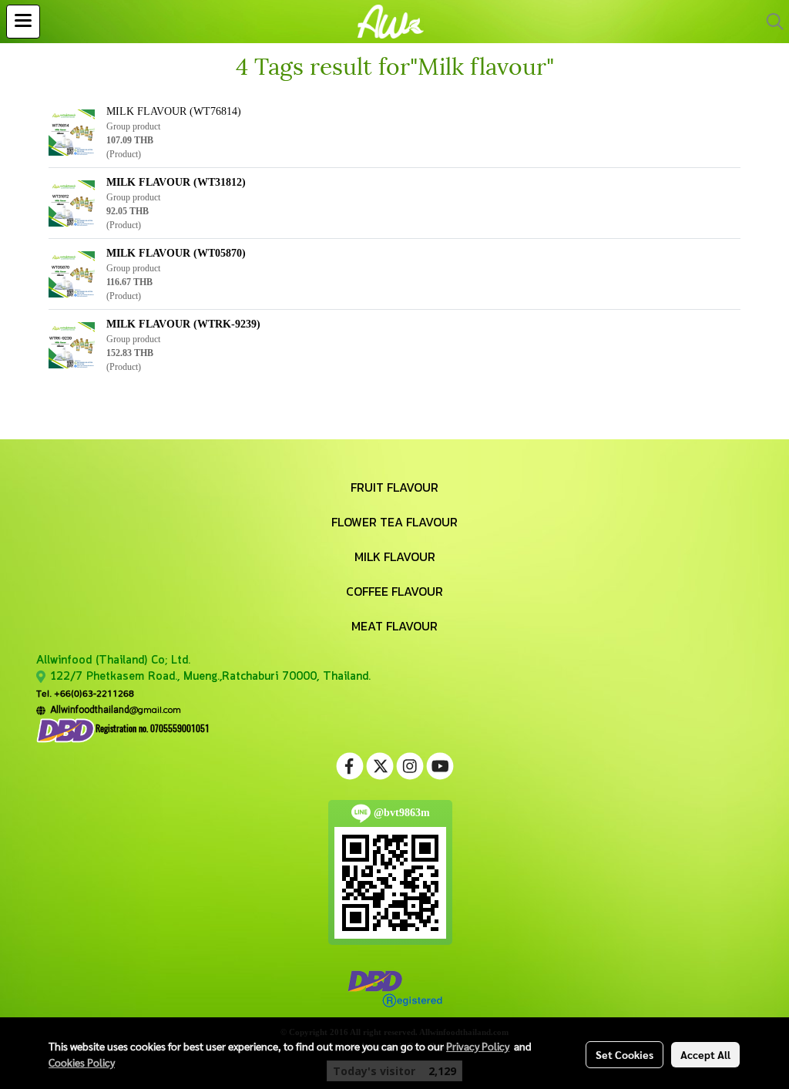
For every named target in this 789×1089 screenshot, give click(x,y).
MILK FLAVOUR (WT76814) (173, 111)
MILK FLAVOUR (394, 556)
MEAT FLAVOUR (394, 626)
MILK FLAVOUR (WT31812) (176, 182)
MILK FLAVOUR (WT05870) (176, 253)
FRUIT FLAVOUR (394, 487)
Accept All (705, 1054)
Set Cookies (624, 1054)
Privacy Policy (477, 1046)
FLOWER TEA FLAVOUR (394, 522)
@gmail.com (113, 709)
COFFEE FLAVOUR (394, 591)
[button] (769, 21)
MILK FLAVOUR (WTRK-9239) (183, 324)
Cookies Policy (82, 1062)
